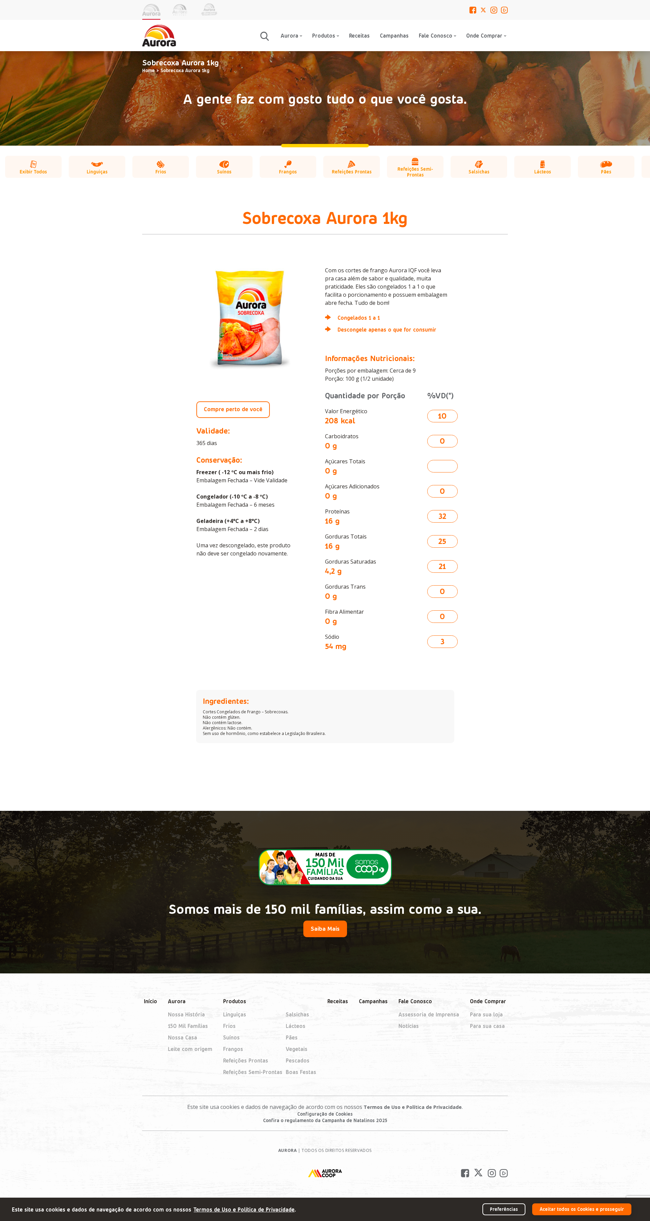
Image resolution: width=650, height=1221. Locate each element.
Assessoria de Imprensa (428, 1014)
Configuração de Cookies (325, 1114)
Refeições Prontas (245, 1060)
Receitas (359, 35)
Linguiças (234, 1014)
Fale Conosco (435, 35)
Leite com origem (190, 1049)
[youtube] (504, 10)
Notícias (408, 1026)
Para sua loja (486, 1014)
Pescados (297, 1060)
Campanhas (394, 35)
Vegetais (296, 1049)
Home (148, 70)
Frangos (233, 1049)
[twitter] (483, 10)
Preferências (504, 1209)
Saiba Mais (325, 928)
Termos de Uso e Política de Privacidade (413, 1107)
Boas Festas (301, 1072)
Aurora (177, 1001)
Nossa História (186, 1014)
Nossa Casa (182, 1037)
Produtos (234, 1001)
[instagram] (493, 10)
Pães (292, 1037)
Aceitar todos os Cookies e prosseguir (582, 1209)
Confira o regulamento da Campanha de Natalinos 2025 (325, 1120)
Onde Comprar (488, 1001)
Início (150, 1001)
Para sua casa (487, 1026)
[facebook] (472, 10)
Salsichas (297, 1014)
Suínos (231, 1037)
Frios (229, 1026)
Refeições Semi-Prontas (252, 1072)
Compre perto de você (233, 408)
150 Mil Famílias (188, 1026)
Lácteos (295, 1026)
